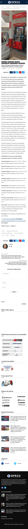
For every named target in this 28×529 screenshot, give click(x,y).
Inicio (2, 6)
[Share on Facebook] (14, 72)
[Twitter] (5, 488)
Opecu (4, 68)
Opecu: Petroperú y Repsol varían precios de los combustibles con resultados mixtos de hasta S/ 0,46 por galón (18, 449)
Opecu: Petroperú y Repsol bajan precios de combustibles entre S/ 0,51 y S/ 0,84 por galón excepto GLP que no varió (16, 505)
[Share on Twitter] (17, 72)
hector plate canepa (19, 233)
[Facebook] (2, 488)
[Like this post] (11, 72)
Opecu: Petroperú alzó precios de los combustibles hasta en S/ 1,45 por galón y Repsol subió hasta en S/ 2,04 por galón (18, 418)
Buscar (3, 301)
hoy (3, 235)
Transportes (21, 63)
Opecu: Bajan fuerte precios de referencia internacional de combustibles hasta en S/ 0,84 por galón (16, 511)
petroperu (12, 235)
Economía (17, 61)
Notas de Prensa (5, 63)
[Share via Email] (23, 72)
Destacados (10, 61)
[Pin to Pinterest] (20, 72)
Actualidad (8, 6)
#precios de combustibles (7, 233)
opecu (7, 235)
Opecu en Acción (13, 63)
